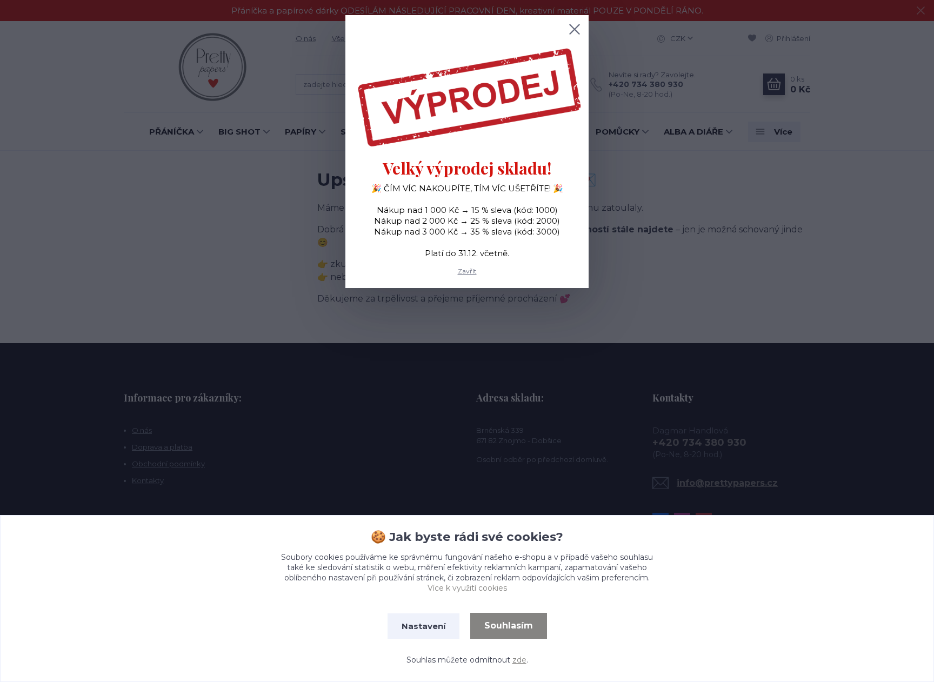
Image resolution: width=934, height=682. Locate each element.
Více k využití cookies (467, 588)
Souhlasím (508, 625)
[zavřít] (575, 29)
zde (519, 660)
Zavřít (467, 271)
